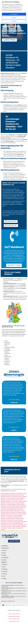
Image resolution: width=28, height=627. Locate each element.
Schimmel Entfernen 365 (14, 613)
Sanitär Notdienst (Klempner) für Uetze (14, 510)
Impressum (4, 601)
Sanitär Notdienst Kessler (14, 616)
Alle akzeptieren (14, 14)
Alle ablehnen (14, 21)
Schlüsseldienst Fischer (14, 621)
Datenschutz (11, 601)
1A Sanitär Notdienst (6, 489)
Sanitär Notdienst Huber (14, 619)
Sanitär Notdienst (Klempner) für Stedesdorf (11, 493)
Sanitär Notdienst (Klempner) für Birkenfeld (11, 512)
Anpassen (14, 17)
